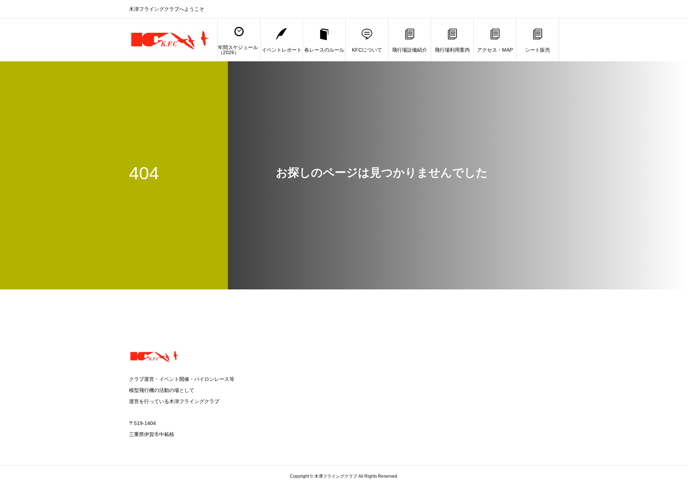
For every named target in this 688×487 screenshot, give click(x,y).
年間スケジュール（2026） (238, 49)
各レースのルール (324, 50)
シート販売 (537, 50)
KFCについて (367, 50)
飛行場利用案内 (452, 50)
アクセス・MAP (495, 50)
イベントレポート (282, 50)
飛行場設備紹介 (409, 50)
